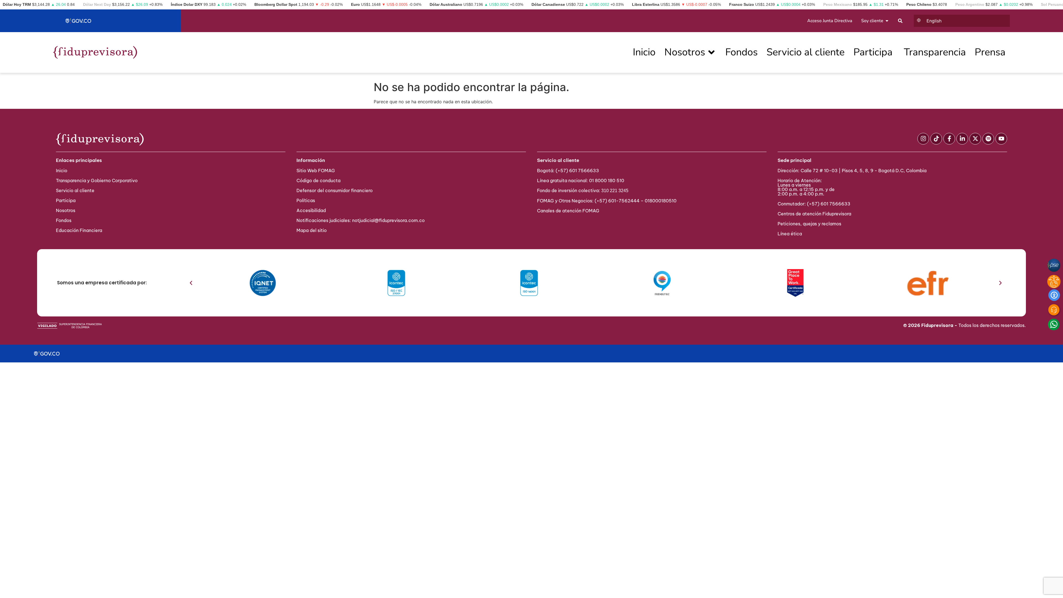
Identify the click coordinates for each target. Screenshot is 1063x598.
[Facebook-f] (949, 139)
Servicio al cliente (75, 190)
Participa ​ (66, 200)
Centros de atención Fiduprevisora (814, 213)
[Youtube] (1001, 139)
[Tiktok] (936, 139)
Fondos (63, 220)
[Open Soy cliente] (887, 20)
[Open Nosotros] (711, 52)
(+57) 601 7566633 (577, 170)
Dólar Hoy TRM (17, 4)
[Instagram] (923, 139)
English (934, 21)
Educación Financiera (79, 230)
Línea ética (790, 233)
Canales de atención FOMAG (569, 210)
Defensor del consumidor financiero (334, 190)
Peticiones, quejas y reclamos (809, 223)
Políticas (305, 200)
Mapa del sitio (311, 230)
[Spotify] (988, 139)
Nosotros (65, 210)
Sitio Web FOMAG (315, 170)
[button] (191, 283)
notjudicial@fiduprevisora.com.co (388, 220)
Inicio (61, 170)
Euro (355, 4)
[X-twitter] (975, 139)
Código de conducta (318, 180)
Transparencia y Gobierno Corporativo (97, 180)
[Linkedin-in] (962, 139)
